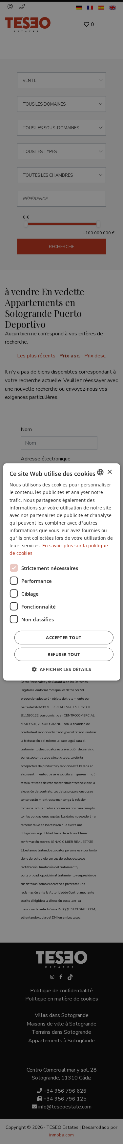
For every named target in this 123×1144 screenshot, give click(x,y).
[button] (61, 669)
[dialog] (61, 572)
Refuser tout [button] (64, 654)
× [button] (109, 471)
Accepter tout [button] (63, 637)
